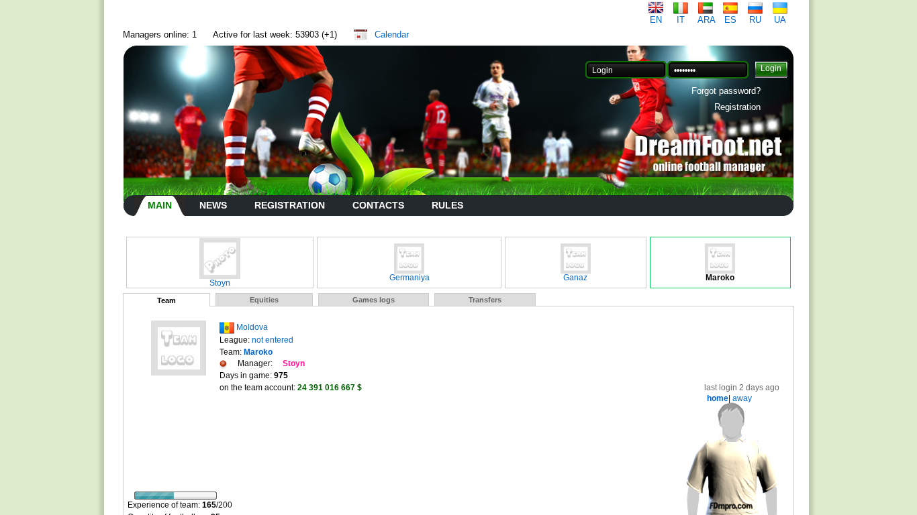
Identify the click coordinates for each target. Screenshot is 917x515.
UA (780, 20)
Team (166, 300)
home (717, 398)
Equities (264, 300)
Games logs (373, 300)
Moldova (252, 327)
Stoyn (219, 283)
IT (681, 20)
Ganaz (575, 278)
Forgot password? (726, 91)
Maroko (720, 278)
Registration (737, 107)
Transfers (485, 300)
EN (656, 20)
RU (755, 20)
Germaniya (409, 278)
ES (730, 20)
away (741, 398)
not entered (272, 340)
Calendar (392, 35)
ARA (706, 20)
